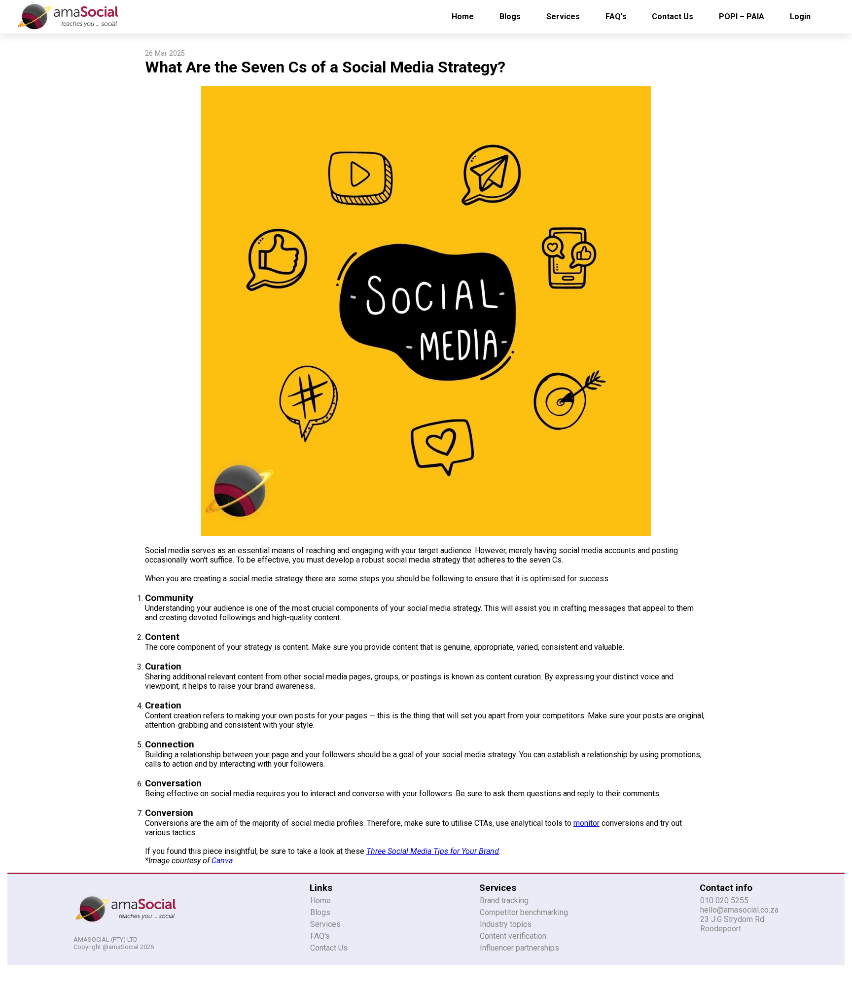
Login (800, 16)
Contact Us (672, 16)
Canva (222, 860)
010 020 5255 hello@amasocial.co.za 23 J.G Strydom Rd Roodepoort (739, 914)
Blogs (510, 16)
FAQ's (616, 16)
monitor (586, 823)
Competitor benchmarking (524, 912)
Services (563, 16)
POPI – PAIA (741, 16)
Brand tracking (504, 900)
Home (463, 16)
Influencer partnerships (519, 948)
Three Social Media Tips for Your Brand (432, 851)
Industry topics (506, 924)
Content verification (513, 936)
